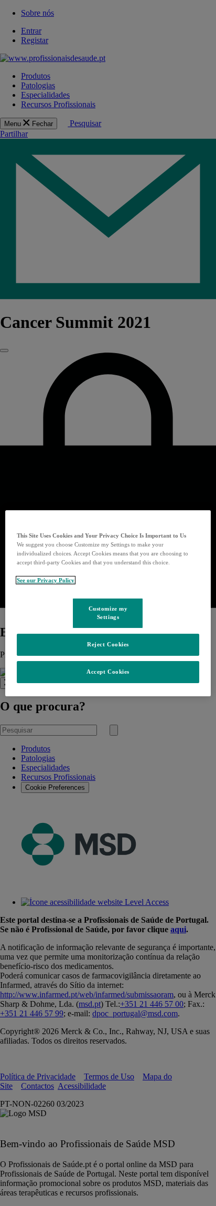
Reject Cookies (108, 644)
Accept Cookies (108, 671)
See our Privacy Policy (45, 580)
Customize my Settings (108, 612)
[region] (107, 603)
